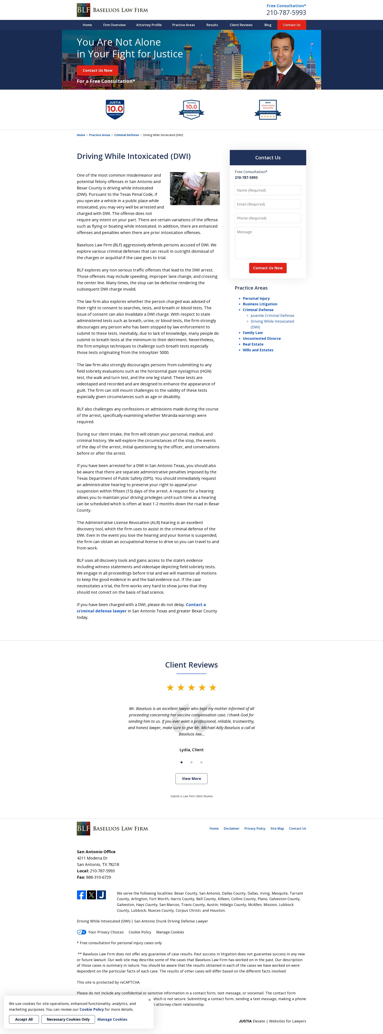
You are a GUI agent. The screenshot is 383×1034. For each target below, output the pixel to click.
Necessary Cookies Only (68, 1019)
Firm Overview (114, 25)
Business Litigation (260, 304)
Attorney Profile (149, 25)
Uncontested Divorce (262, 338)
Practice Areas (183, 25)
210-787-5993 (286, 12)
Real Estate (253, 344)
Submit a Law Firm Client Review (192, 796)
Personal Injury (256, 298)
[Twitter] (91, 895)
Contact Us (291, 25)
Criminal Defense (126, 135)
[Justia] (101, 895)
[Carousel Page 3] (201, 762)
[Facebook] (81, 895)
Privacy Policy (255, 828)
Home (87, 25)
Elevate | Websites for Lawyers (272, 1021)
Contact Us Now (97, 70)
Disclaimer (232, 828)
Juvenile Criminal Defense (272, 315)
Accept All (24, 1019)
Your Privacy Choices (106, 932)
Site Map (277, 828)
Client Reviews (241, 25)
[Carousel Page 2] (191, 762)
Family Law (253, 332)
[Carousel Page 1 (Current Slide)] (182, 762)
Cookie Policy (140, 932)
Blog (268, 25)
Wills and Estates (258, 350)
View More (191, 778)
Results (212, 25)
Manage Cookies (170, 932)
